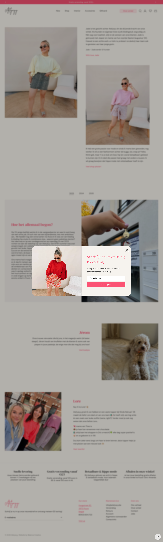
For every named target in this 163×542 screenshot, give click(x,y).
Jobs (133, 514)
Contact (134, 511)
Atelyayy (14, 535)
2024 (81, 193)
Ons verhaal (136, 505)
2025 (91, 193)
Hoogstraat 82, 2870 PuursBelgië (85, 508)
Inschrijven (106, 284)
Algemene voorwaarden (116, 516)
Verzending (111, 508)
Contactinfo (111, 519)
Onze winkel (128, 11)
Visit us (82, 521)
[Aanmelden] (61, 517)
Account (109, 514)
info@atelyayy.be (113, 505)
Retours (109, 511)
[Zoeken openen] (140, 11)
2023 (71, 193)
